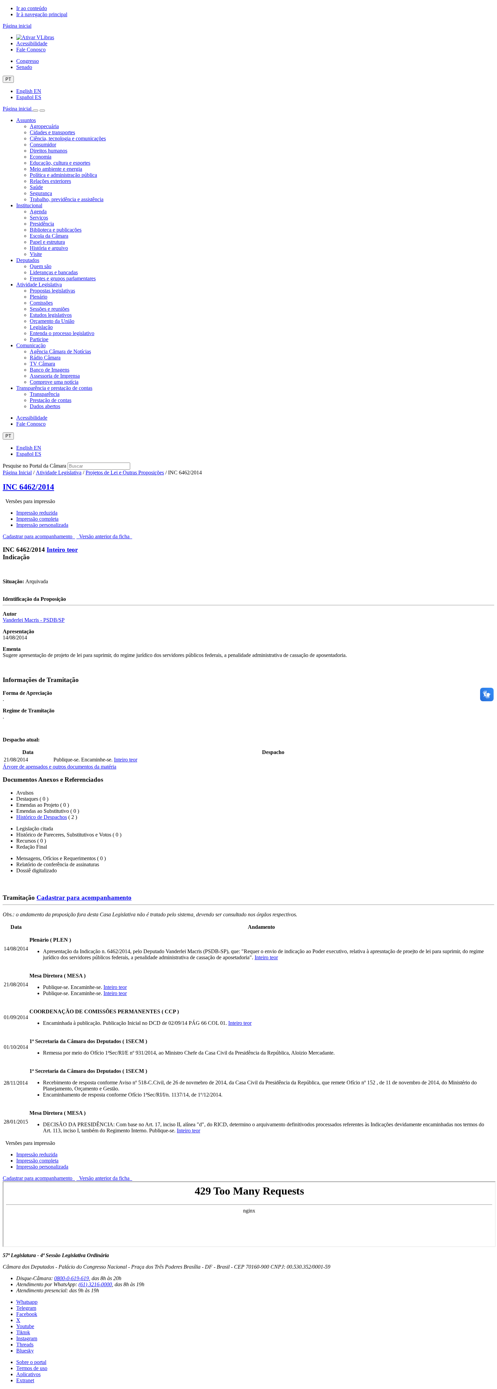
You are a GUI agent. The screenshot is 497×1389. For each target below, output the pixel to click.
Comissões (41, 303)
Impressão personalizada (42, 525)
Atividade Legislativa (39, 284)
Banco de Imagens (49, 370)
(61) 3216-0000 (95, 1284)
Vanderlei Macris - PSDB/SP (34, 620)
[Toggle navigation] (35, 111)
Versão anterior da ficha (104, 536)
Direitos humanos (48, 151)
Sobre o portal (31, 1362)
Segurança (41, 193)
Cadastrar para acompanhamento (39, 536)
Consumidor (43, 144)
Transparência (45, 394)
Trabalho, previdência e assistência (66, 199)
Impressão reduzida (36, 513)
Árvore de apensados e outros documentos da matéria (59, 767)
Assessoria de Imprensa (55, 376)
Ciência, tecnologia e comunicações (68, 138)
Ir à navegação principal (41, 14)
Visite (36, 254)
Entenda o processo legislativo (62, 333)
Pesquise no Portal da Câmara (34, 466)
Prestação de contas (50, 400)
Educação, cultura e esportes (60, 163)
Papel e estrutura (47, 242)
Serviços (39, 217)
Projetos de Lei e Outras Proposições (125, 472)
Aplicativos (28, 1374)
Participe (39, 339)
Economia (40, 157)
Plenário (38, 297)
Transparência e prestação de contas (54, 388)
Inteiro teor (62, 549)
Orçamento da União (52, 321)
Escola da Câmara (49, 236)
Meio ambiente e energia (56, 169)
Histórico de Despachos (41, 817)
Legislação (41, 327)
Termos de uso (31, 1368)
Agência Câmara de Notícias (60, 351)
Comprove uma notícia (54, 382)
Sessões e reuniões (49, 309)
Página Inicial (17, 472)
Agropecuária (44, 126)
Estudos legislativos (51, 315)
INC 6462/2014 (28, 486)
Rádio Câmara (45, 357)
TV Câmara (42, 364)
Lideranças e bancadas (54, 272)
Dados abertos (45, 406)
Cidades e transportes (52, 132)
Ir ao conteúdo (31, 8)
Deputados (27, 260)
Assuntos (26, 120)
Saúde (36, 187)
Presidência (42, 224)
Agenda (38, 211)
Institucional (29, 205)
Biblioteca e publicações (55, 230)
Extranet (25, 1380)
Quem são (40, 266)
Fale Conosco (31, 49)
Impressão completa (37, 519)
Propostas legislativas (52, 290)
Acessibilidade (31, 43)
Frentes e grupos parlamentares (63, 278)
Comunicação (31, 345)
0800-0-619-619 (71, 1278)
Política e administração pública (63, 175)
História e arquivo (49, 248)
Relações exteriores (50, 181)
